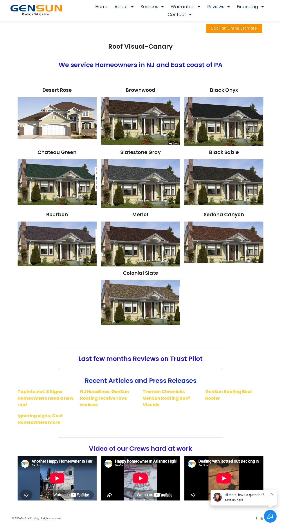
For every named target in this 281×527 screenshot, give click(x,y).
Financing (247, 7)
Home (101, 7)
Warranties (183, 7)
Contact (177, 14)
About (121, 7)
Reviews (215, 7)
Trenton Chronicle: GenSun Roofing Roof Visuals (166, 398)
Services (149, 7)
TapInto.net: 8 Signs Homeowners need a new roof (45, 398)
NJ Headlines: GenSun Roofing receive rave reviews (104, 398)
